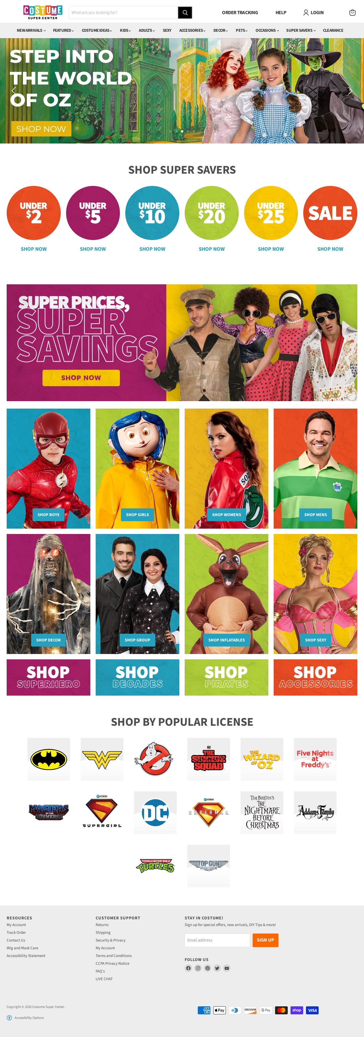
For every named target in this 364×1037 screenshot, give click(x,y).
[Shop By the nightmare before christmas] (262, 812)
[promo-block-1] (48, 677)
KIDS (124, 30)
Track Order (16, 932)
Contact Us (16, 940)
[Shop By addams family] (315, 812)
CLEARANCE (333, 30)
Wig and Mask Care (22, 948)
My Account (16, 925)
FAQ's (100, 971)
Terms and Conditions (114, 956)
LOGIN (317, 12)
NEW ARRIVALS (30, 30)
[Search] (185, 12)
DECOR (219, 30)
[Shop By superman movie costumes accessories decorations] (208, 812)
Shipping (103, 932)
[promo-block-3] (226, 677)
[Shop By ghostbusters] (155, 759)
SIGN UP (265, 940)
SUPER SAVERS (299, 30)
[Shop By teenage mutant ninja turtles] (155, 866)
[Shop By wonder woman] (102, 759)
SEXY (167, 30)
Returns (102, 925)
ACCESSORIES (191, 30)
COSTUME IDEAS (96, 30)
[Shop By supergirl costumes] (102, 812)
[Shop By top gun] (208, 866)
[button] (9, 1017)
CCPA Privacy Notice (112, 963)
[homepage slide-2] (182, 90)
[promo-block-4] (315, 677)
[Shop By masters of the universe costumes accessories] (48, 812)
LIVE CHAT (104, 979)
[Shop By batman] (48, 759)
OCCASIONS (266, 30)
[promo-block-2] (137, 677)
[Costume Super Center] (42, 12)
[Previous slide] (14, 90)
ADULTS (145, 30)
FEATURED (62, 30)
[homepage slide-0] (182, 342)
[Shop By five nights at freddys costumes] (315, 759)
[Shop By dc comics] (155, 812)
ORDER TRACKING (240, 12)
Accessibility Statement (26, 956)
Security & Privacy (111, 940)
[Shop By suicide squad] (208, 759)
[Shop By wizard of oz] (262, 759)
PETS (240, 30)
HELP (281, 12)
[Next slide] (349, 90)
